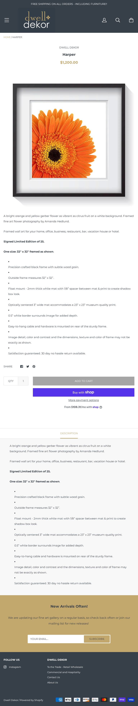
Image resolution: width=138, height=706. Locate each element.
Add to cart (84, 381)
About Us (52, 682)
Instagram (15, 667)
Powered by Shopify (31, 700)
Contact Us (53, 677)
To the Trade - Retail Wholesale (65, 667)
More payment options (83, 400)
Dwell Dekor (11, 700)
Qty (10, 381)
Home (7, 37)
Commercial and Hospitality (63, 672)
